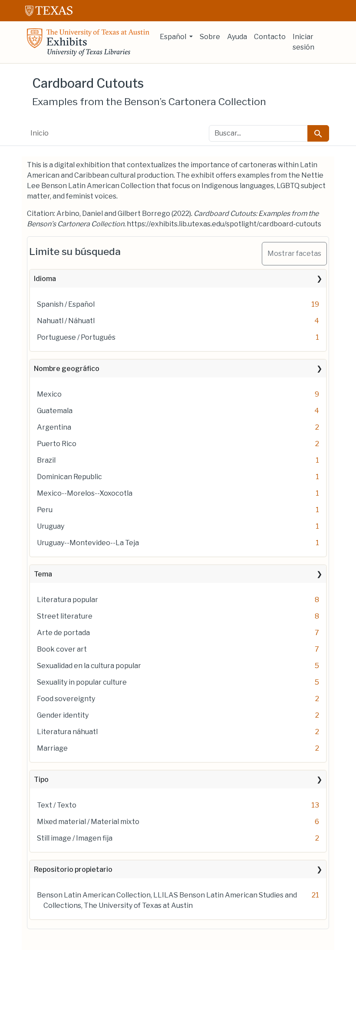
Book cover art (62, 649)
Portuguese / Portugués (76, 337)
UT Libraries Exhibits (88, 42)
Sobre (210, 37)
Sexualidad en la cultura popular (89, 666)
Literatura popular (67, 600)
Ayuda (237, 37)
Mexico (49, 394)
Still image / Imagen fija (74, 838)
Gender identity (63, 715)
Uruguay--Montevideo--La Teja (88, 543)
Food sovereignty (66, 699)
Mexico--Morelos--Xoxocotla (84, 493)
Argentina (54, 427)
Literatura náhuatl (67, 732)
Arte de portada (63, 633)
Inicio (39, 133)
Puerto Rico (56, 444)
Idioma (45, 279)
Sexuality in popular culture (82, 682)
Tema (43, 574)
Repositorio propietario (73, 869)
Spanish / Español (66, 304)
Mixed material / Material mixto (88, 822)
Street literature (64, 616)
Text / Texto (56, 805)
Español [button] (174, 37)
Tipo (41, 779)
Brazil (46, 460)
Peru (45, 510)
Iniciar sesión (303, 42)
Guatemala (55, 411)
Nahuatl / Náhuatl (66, 321)
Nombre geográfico (66, 368)
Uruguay (50, 526)
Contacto (270, 37)
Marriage (52, 748)
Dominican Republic (69, 477)
